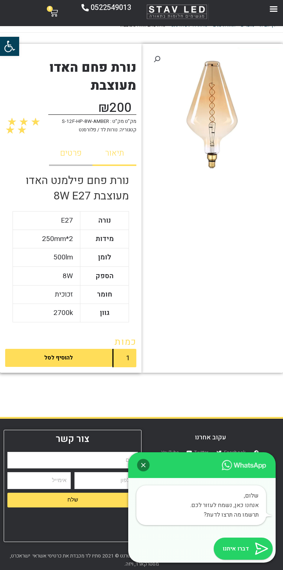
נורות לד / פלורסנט (98, 130)
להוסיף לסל (58, 358)
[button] (9, 46)
